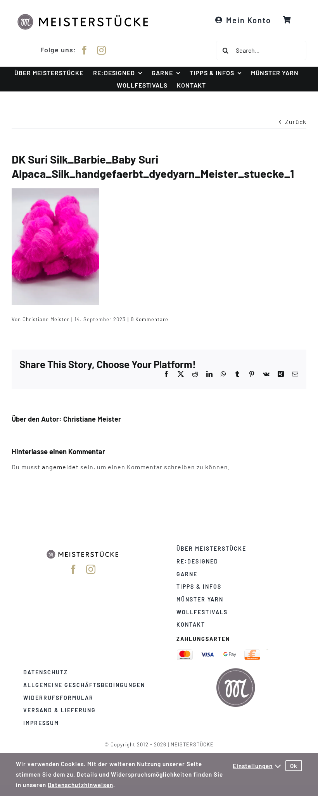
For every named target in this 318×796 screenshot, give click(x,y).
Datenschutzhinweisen (80, 784)
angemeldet (60, 466)
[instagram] (101, 50)
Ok (293, 765)
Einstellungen (253, 765)
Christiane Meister (45, 319)
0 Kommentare (149, 319)
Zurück (295, 121)
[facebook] (84, 50)
